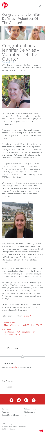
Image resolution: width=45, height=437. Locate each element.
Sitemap (12, 429)
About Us (5, 412)
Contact (5, 409)
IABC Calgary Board (29, 409)
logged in (14, 367)
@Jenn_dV (27, 316)
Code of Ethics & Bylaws (10, 415)
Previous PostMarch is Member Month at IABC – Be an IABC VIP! (23, 324)
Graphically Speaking (20, 426)
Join (3, 433)
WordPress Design (7, 426)
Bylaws (24, 415)
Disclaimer (5, 429)
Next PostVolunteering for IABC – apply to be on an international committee (19, 331)
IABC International (28, 412)
